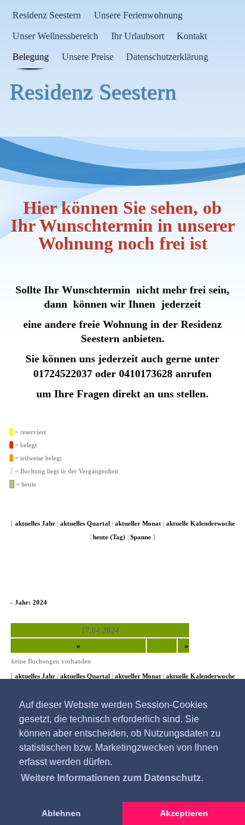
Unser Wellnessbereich (55, 36)
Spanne (140, 536)
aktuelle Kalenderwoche (200, 523)
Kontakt (192, 36)
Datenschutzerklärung (167, 57)
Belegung (30, 57)
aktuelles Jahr (35, 523)
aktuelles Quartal (85, 523)
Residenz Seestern (46, 15)
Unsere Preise (88, 57)
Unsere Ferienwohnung (138, 15)
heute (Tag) (109, 536)
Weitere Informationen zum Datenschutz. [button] (112, 778)
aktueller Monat (138, 523)
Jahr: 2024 (31, 602)
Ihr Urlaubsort (137, 36)
